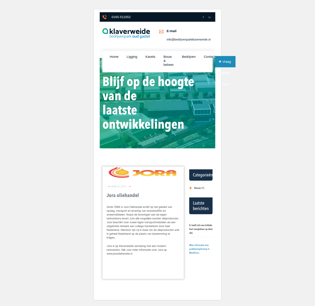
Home (114, 57)
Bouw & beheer (169, 61)
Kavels (150, 57)
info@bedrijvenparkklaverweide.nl (189, 39)
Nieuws (197, 188)
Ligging (132, 57)
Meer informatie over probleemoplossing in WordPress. (199, 249)
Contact (209, 57)
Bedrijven (189, 57)
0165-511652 (121, 17)
